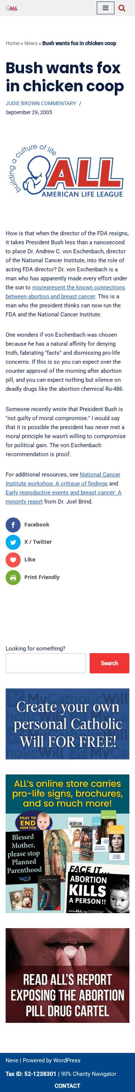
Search (109, 663)
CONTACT (67, 1086)
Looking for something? (35, 648)
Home (13, 43)
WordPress (67, 1060)
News (31, 43)
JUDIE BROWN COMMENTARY (41, 103)
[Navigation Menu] (105, 8)
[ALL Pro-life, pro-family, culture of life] (12, 8)
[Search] (122, 8)
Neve (12, 1060)
